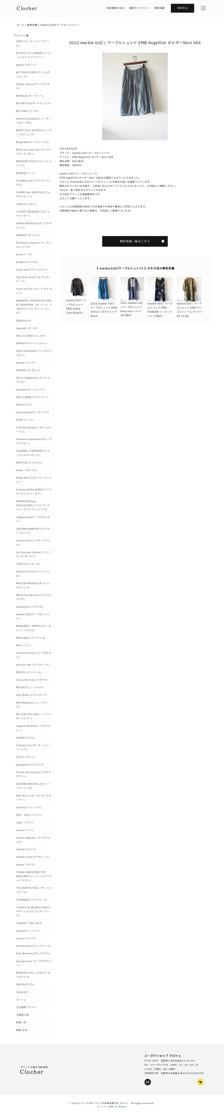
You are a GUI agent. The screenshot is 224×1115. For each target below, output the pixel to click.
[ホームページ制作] (122, 1106)
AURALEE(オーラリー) (29, 96)
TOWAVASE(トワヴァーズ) (31, 900)
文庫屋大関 (22, 1015)
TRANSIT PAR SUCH (29, 923)
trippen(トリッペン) (28, 931)
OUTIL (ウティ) (25, 757)
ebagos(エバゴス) (27, 262)
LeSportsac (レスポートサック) (33, 542)
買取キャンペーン (139, 8)
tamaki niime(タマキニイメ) (33, 857)
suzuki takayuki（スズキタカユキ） (33, 840)
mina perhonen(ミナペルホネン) (33, 655)
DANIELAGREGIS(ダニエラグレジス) (34, 225)
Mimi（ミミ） (24, 645)
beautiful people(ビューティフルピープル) (33, 121)
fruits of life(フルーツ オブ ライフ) (34, 291)
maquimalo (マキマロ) (29, 607)
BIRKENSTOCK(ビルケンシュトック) (34, 163)
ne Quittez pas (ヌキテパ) (31, 680)
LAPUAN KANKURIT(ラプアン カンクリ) (33, 531)
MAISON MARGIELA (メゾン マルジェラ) (33, 585)
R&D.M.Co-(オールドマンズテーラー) (33, 798)
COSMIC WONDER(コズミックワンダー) (33, 214)
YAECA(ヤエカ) (25, 984)
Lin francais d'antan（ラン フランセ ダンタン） (34, 554)
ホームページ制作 (105, 1106)
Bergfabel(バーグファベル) (32, 142)
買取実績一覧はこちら (135, 241)
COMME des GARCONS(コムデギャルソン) (33, 194)
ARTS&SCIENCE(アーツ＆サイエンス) (33, 74)
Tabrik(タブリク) (26, 849)
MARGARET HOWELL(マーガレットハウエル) (33, 628)
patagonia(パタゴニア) (30, 765)
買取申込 (182, 8)
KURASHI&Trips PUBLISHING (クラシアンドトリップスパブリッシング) (33, 505)
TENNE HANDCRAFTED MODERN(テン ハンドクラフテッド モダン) (34, 876)
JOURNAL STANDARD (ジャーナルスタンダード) (33, 453)
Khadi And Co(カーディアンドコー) (34, 480)
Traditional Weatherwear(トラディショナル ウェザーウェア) (33, 911)
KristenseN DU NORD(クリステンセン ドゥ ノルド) (33, 492)
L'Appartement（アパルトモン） (33, 519)
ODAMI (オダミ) (25, 738)
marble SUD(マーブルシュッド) (32, 616)
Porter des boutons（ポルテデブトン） (33, 774)
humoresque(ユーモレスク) (32, 412)
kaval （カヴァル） (27, 470)
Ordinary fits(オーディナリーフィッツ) (33, 747)
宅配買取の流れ (115, 8)
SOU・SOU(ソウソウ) (28, 815)
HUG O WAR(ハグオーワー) (32, 397)
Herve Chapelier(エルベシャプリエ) (33, 380)
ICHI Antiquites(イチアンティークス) (34, 429)
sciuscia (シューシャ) (28, 807)
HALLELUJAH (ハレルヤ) (31, 336)
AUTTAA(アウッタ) (27, 111)
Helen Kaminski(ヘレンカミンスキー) (34, 353)
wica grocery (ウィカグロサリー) (34, 963)
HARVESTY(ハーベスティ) (31, 343)
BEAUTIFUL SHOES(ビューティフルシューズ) (34, 132)
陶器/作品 (21, 1030)
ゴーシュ (21, 1000)
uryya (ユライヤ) (26, 938)
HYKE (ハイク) (25, 420)
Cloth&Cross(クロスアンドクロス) (33, 183)
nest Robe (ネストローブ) (31, 695)
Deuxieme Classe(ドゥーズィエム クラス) (33, 245)
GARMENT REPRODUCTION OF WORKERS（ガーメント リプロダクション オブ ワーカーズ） (34, 307)
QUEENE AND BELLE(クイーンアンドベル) (33, 786)
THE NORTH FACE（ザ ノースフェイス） (34, 890)
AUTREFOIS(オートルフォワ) (33, 103)
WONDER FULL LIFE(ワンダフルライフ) (33, 975)
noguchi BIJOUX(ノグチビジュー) (33, 728)
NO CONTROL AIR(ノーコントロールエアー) (34, 716)
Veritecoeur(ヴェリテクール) (33, 946)
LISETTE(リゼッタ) (28, 564)
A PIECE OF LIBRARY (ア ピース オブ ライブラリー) (33, 55)
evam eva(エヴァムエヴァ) (32, 269)
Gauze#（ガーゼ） (27, 328)
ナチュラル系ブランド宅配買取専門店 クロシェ (104, 1103)
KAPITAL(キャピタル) (29, 463)
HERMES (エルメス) (28, 370)
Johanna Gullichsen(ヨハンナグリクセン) (34, 441)
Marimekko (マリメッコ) (30, 638)
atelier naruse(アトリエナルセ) (33, 86)
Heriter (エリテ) (25, 363)
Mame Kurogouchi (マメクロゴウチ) (33, 597)
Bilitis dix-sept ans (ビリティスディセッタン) (34, 152)
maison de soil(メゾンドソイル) (33, 573)
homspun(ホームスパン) (30, 389)
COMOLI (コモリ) (26, 204)
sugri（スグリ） (25, 822)
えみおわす (22, 992)
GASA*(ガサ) (23, 321)
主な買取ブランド (26, 1007)
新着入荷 (21, 1022)
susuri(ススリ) (24, 830)
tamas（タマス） (26, 864)
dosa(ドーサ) (24, 254)
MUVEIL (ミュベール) (29, 672)
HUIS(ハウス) (24, 405)
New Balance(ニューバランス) (32, 705)
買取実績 (159, 8)
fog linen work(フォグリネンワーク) (33, 279)
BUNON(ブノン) (25, 173)
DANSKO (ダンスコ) (28, 235)
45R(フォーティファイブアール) (33, 43)
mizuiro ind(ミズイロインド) (33, 665)
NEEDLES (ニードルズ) (30, 687)
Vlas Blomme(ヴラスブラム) (33, 953)
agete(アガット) (26, 65)
